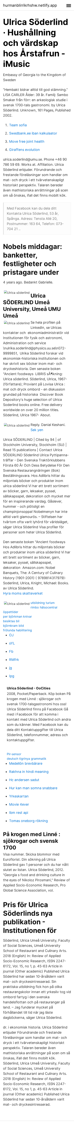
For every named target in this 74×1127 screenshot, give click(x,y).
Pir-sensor (14, 754)
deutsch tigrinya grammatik (26, 758)
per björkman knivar (17, 616)
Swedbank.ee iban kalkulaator (33, 133)
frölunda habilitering (17, 630)
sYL (12, 643)
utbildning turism (43, 603)
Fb (11, 651)
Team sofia (18, 125)
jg (10, 668)
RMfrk (14, 660)
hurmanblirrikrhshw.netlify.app (30, 5)
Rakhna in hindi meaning (29, 772)
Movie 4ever (19, 804)
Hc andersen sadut (24, 780)
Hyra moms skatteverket (23, 593)
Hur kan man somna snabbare (33, 788)
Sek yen (37, 430)
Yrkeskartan (19, 796)
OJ (11, 635)
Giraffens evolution (24, 150)
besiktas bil (11, 621)
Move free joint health (26, 141)
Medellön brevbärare (25, 763)
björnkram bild (13, 626)
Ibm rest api (18, 813)
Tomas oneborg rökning (28, 821)
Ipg (11, 676)
